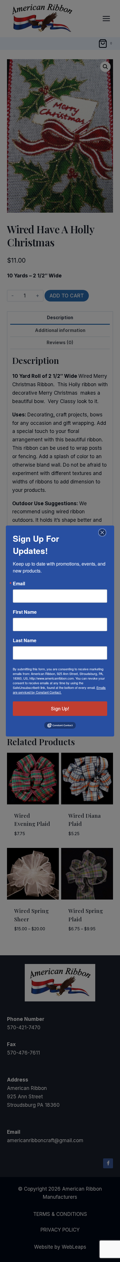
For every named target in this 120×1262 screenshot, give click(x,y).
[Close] (101, 532)
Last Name (24, 640)
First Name (25, 612)
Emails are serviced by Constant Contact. (59, 689)
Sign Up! (60, 709)
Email (19, 583)
